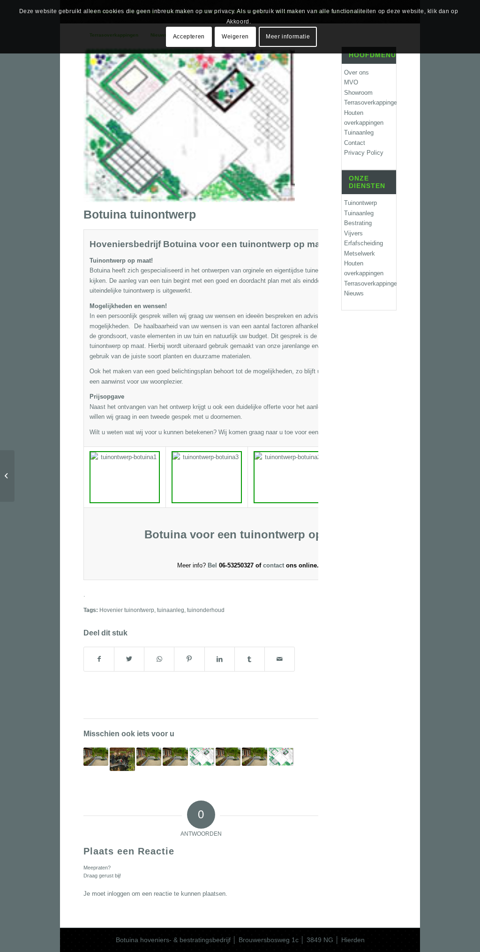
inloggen (118, 893)
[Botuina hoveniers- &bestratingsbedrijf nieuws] (122, 759)
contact (274, 565)
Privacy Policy (363, 152)
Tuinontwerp (360, 202)
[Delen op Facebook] (99, 659)
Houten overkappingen (363, 117)
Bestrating (358, 223)
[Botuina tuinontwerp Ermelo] (281, 757)
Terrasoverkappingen (370, 102)
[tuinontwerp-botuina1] (189, 124)
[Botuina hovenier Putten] (254, 757)
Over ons (356, 72)
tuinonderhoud (206, 610)
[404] (7, 476)
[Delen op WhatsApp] (159, 659)
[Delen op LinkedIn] (219, 659)
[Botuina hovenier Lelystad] (228, 757)
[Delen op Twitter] (129, 659)
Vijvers (353, 233)
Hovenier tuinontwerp (126, 610)
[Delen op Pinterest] (189, 659)
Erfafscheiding (363, 243)
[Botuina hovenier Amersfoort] (148, 757)
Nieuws (354, 293)
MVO (351, 82)
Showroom (358, 92)
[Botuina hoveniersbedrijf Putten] (175, 757)
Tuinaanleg (359, 132)
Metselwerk (359, 253)
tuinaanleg (170, 610)
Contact (354, 142)
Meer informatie (288, 36)
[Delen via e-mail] (279, 659)
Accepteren (189, 36)
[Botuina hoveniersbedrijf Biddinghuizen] (95, 757)
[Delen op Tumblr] (249, 659)
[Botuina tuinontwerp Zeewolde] (201, 757)
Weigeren (235, 36)
